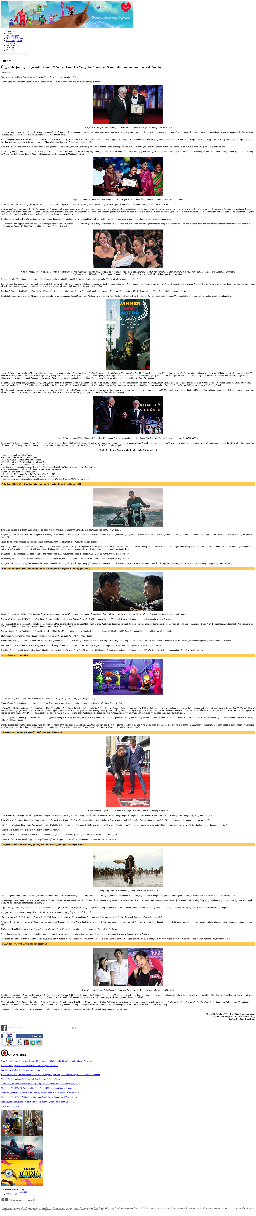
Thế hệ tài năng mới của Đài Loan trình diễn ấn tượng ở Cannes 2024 (30, 1079)
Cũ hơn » (15, 1106)
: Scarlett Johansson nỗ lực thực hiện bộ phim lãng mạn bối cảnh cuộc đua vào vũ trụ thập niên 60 (50, 1074)
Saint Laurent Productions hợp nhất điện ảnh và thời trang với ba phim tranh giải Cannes (38, 1102)
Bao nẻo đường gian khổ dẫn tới (29, 1065)
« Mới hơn (5, 1106)
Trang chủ (10, 31)
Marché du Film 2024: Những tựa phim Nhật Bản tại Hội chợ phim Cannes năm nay (36, 1088)
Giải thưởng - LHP (14, 40)
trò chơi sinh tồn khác (21, 1070)
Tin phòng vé (12, 43)
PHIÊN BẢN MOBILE (10, 1190)
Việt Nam (10, 48)
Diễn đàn (10, 50)
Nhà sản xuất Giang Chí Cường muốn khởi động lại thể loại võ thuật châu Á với (48, 1061)
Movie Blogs (11, 45)
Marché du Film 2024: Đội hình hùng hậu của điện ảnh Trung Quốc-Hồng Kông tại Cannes (39, 1097)
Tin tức (9, 33)
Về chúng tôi (11, 1194)
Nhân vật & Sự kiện (14, 38)
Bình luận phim (12, 36)
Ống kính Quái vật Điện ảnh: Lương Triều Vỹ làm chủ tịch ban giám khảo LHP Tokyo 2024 (40, 1093)
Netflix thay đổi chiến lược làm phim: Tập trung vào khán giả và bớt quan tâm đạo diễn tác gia (40, 1084)
